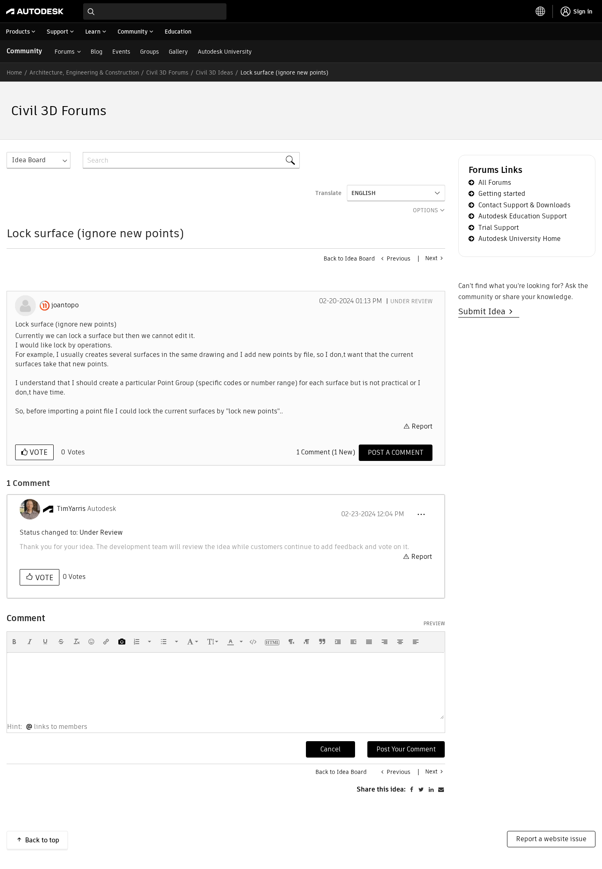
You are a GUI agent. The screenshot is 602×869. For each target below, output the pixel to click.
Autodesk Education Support (522, 216)
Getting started (501, 193)
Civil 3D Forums (167, 72)
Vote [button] (37, 452)
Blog (96, 52)
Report (422, 426)
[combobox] (154, 11)
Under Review (411, 301)
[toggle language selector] (540, 11)
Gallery (178, 52)
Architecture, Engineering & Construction (84, 72)
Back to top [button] (42, 840)
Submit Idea (483, 311)
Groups (149, 52)
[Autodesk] (34, 11)
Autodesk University (225, 52)
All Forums (494, 182)
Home (14, 72)
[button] (421, 514)
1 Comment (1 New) (325, 452)
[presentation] (14, 641)
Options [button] (425, 210)
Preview (434, 623)
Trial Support (498, 227)
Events (121, 52)
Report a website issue (551, 839)
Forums (64, 52)
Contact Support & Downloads (524, 205)
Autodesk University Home (519, 238)
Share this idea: (381, 789)
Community (24, 51)
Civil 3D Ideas (214, 72)
